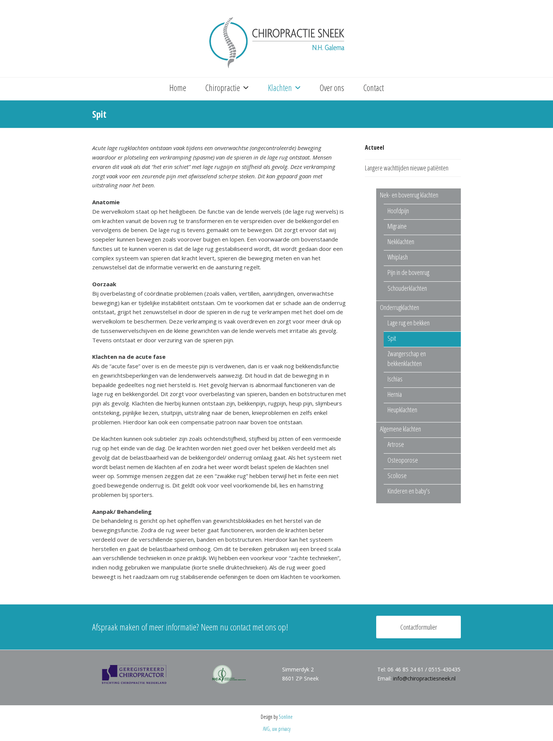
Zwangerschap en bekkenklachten (406, 358)
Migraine (397, 226)
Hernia (394, 394)
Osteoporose (402, 460)
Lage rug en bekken (408, 322)
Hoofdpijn (398, 210)
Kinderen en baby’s (408, 490)
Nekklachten (400, 241)
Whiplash (397, 256)
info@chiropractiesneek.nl (424, 678)
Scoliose (397, 475)
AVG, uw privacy (276, 728)
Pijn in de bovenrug (408, 272)
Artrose (395, 444)
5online (286, 716)
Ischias (395, 378)
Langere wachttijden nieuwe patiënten (406, 167)
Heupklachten (402, 409)
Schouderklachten (407, 288)
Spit (391, 338)
